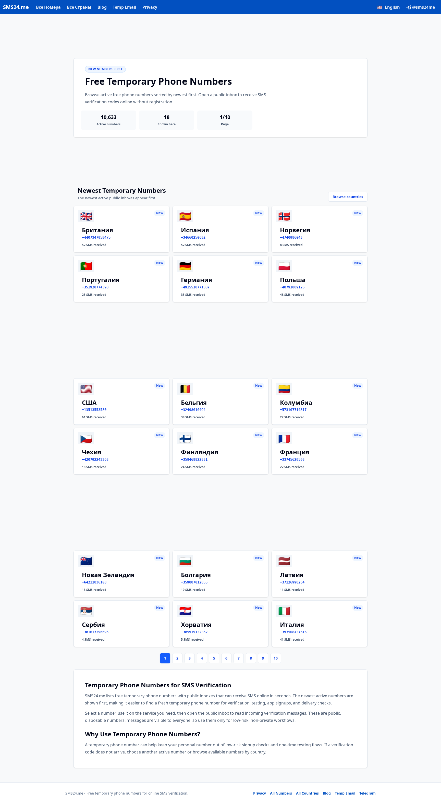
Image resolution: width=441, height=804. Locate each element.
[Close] (431, 777)
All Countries (307, 793)
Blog (102, 7)
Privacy (149, 7)
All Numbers (281, 793)
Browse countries (348, 196)
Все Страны (79, 7)
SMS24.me (16, 7)
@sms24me (423, 7)
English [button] (388, 7)
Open (366, 793)
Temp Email (124, 7)
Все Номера (48, 7)
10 (276, 658)
